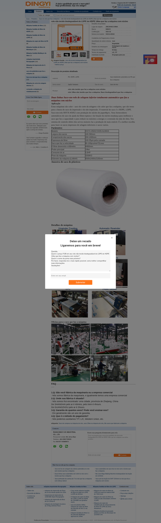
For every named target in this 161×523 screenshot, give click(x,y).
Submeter (80, 282)
